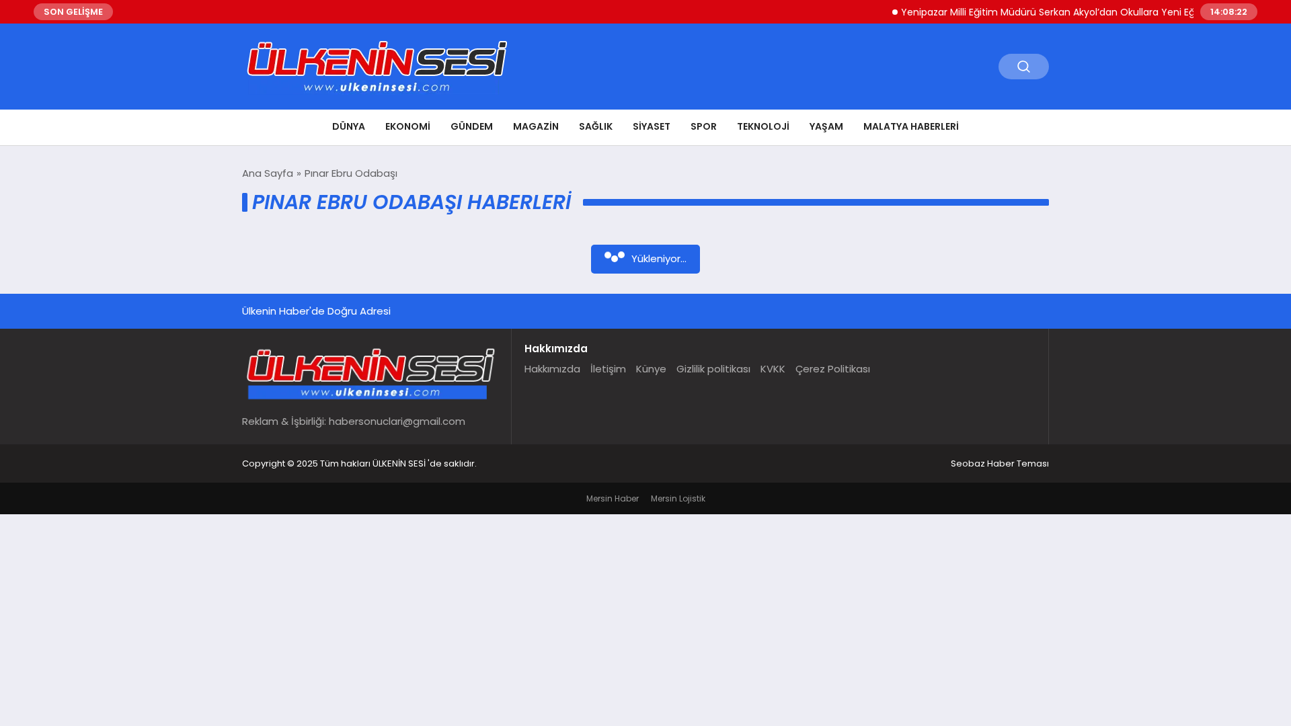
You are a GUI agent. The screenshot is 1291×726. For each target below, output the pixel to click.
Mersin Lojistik (678, 498)
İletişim (608, 369)
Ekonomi (407, 126)
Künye (651, 369)
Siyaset (651, 126)
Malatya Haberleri (911, 126)
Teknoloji (763, 126)
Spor (704, 126)
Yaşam (826, 126)
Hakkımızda (552, 369)
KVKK (772, 369)
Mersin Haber (612, 498)
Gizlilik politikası (713, 369)
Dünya (348, 126)
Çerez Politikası (832, 369)
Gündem (472, 126)
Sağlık (596, 126)
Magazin (536, 126)
